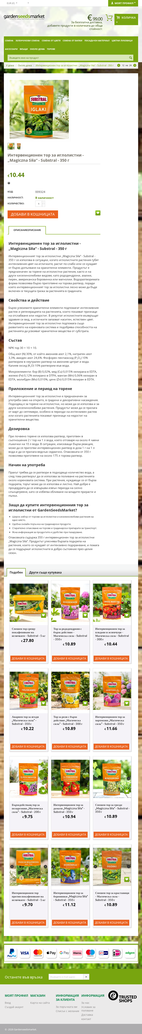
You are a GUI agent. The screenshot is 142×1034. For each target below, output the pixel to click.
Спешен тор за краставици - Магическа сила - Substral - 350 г (112, 896)
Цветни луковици (122, 40)
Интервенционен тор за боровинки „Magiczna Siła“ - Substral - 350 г (70, 896)
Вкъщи (24, 49)
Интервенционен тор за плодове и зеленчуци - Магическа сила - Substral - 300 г (112, 634)
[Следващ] (134, 65)
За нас (85, 1002)
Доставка (87, 1014)
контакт (86, 1019)
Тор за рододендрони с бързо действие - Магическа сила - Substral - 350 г (70, 634)
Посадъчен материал (96, 40)
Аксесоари (11, 49)
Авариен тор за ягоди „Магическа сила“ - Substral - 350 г (25, 720)
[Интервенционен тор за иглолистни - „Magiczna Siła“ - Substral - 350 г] (39, 109)
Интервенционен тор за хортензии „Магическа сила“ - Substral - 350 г (110, 720)
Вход (8, 1002)
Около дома (37, 49)
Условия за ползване (88, 1008)
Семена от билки (72, 40)
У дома (10, 65)
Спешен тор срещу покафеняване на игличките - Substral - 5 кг (28, 632)
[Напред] (86, 977)
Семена (9, 40)
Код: (10, 191)
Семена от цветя (51, 40)
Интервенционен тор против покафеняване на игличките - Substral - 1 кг (28, 896)
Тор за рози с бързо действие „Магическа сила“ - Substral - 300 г (67, 720)
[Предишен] (118, 65)
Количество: (16, 203)
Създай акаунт (14, 1007)
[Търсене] (130, 58)
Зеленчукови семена (28, 40)
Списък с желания (67, 1011)
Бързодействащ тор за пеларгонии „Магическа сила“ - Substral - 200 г (27, 808)
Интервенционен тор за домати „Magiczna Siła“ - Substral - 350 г (69, 808)
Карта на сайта (40, 1002)
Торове (51, 49)
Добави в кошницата (33, 214)
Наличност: (15, 197)
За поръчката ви (66, 1007)
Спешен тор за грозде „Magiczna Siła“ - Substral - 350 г (112, 808)
